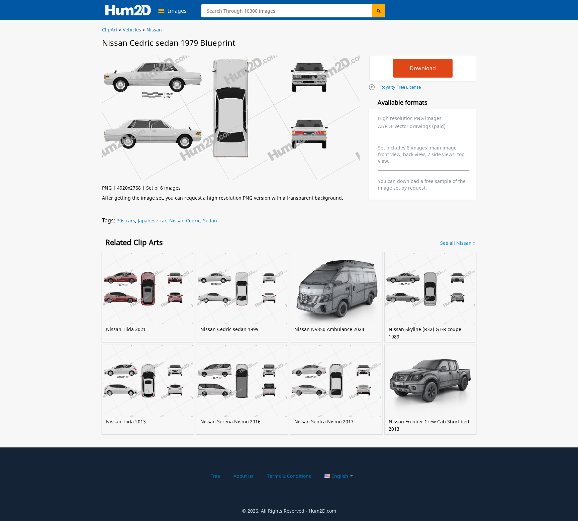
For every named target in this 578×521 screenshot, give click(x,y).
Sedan (210, 220)
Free (215, 476)
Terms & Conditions (289, 476)
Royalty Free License (400, 87)
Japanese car (152, 220)
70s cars (126, 220)
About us (243, 476)
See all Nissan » (457, 243)
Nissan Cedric (184, 220)
